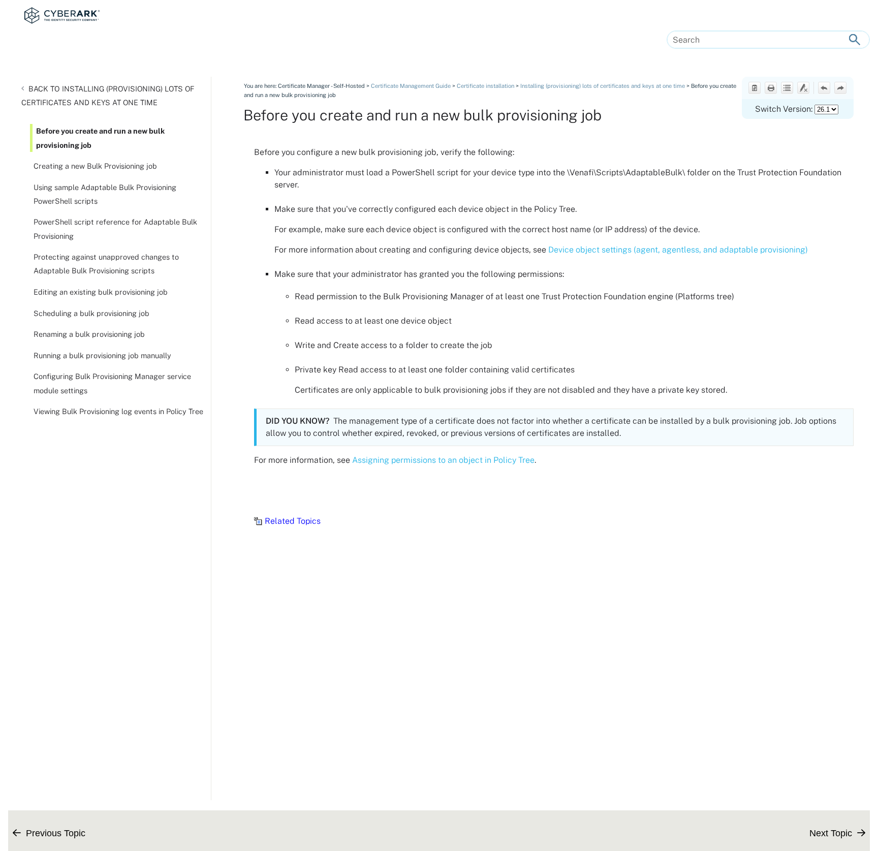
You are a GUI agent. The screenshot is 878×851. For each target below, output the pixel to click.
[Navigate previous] (824, 88)
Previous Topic (55, 833)
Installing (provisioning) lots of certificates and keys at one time (107, 95)
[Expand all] (787, 88)
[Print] (771, 88)
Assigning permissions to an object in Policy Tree (443, 460)
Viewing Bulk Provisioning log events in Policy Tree (118, 411)
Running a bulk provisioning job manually (102, 355)
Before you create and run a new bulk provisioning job (100, 138)
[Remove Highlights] (803, 88)
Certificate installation (485, 85)
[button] (854, 39)
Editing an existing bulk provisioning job (101, 292)
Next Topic (830, 833)
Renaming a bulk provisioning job (89, 334)
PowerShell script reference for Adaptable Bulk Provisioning (115, 228)
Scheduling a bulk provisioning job (91, 313)
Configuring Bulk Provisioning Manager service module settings (112, 383)
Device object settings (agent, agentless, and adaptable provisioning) (678, 250)
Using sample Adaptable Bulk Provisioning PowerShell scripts (105, 194)
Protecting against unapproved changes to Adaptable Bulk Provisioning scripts (106, 264)
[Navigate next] (840, 88)
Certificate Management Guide (411, 85)
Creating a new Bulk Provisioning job (95, 166)
